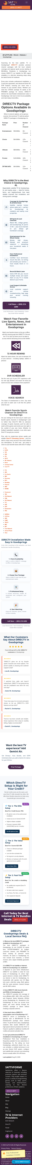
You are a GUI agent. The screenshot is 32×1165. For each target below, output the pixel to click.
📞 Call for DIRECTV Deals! (21, 1161)
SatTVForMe (8, 55)
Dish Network (9, 1121)
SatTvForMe (10, 1145)
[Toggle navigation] (26, 2)
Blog (6, 1108)
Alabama (23, 55)
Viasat (7, 1128)
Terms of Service (16, 1148)
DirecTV (7, 1124)
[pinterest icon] (21, 1136)
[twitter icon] (7, 1136)
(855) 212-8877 (16, 7)
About (7, 1101)
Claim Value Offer (12, 866)
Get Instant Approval (13, 901)
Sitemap (8, 1111)
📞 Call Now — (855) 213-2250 (16, 305)
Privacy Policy (5, 1148)
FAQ (6, 1104)
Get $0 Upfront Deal (12, 831)
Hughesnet (8, 1131)
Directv (16, 55)
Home (7, 1097)
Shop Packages (16, 767)
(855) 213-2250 (10, 47)
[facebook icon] (12, 1136)
